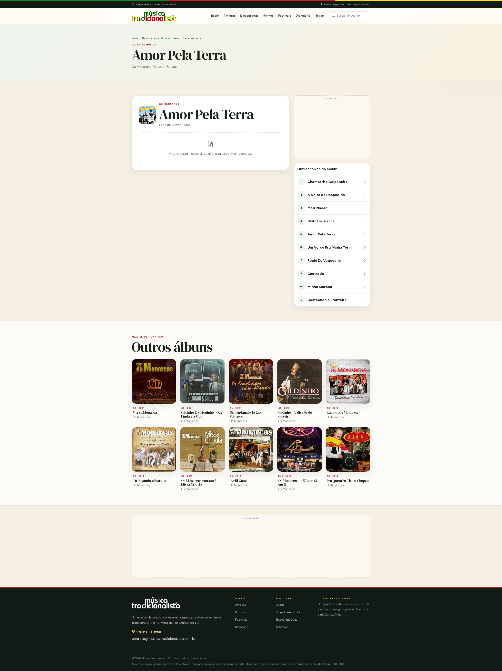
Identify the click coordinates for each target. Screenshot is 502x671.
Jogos (319, 16)
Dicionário (303, 16)
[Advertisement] (332, 128)
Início (215, 16)
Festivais (284, 16)
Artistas (230, 16)
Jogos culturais (361, 4)
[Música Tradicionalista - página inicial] (154, 16)
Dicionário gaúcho (333, 4)
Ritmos (268, 16)
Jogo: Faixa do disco (289, 612)
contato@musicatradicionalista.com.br (164, 638)
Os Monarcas (149, 38)
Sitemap (282, 627)
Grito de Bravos (170, 38)
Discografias (249, 16)
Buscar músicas (286, 620)
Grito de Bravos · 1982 (174, 125)
